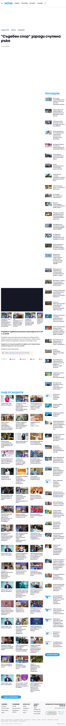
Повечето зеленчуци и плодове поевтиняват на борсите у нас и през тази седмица (59, 318)
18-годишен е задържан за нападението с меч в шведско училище (58, 237)
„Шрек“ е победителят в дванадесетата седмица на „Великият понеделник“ (35, 668)
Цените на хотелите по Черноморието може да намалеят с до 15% (58, 449)
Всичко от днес (5, 708)
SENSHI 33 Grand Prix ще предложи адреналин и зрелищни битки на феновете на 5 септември (6, 518)
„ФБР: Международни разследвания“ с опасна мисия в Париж (36, 592)
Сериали (25, 710)
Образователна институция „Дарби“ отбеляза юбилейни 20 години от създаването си (36, 536)
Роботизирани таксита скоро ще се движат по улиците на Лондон (58, 611)
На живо (40, 3)
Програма (24, 3)
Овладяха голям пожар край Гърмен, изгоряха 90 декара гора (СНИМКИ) (59, 227)
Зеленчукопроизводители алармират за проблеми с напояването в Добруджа (58, 587)
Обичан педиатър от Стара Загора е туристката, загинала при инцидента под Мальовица (58, 135)
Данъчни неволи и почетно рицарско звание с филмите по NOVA (36, 497)
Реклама (2, 719)
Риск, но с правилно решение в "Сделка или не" (6, 666)
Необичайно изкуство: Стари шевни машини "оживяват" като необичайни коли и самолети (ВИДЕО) (58, 622)
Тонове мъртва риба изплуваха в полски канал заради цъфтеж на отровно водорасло (59, 293)
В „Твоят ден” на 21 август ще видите (6, 554)
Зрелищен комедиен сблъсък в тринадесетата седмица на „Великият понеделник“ (21, 630)
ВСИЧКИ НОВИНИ (52, 654)
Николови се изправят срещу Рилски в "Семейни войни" (21, 666)
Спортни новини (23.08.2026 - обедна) (57, 406)
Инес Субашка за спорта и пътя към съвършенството (58, 503)
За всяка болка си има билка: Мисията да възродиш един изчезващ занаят (59, 494)
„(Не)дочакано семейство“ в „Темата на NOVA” (6, 478)
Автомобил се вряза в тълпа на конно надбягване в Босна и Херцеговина (59, 283)
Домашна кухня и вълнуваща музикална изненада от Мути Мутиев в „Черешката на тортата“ (7, 537)
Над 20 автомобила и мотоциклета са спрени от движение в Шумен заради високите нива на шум (59, 425)
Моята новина (5, 710)
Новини (16, 3)
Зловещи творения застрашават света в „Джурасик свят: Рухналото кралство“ (21, 425)
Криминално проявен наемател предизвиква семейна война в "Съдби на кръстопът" (22, 480)
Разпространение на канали (18, 719)
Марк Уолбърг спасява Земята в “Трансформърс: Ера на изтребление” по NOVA (7, 444)
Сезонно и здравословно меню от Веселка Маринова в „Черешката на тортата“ (7, 574)
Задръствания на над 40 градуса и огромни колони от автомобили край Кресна (58, 112)
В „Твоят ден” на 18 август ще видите (6, 683)
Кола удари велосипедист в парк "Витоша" (57, 196)
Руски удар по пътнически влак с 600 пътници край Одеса (58, 157)
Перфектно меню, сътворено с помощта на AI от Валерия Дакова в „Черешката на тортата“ (35, 649)
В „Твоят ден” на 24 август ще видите (6, 404)
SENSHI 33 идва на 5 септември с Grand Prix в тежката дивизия (36, 628)
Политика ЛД (56, 719)
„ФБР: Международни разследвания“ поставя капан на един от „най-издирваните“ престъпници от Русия (36, 687)
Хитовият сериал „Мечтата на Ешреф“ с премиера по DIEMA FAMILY (7, 647)
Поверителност (50, 719)
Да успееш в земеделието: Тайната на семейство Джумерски (57, 525)
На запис (32, 3)
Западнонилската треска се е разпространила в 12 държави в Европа (59, 146)
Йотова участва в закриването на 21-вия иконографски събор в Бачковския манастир (58, 216)
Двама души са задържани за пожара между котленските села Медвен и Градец (58, 272)
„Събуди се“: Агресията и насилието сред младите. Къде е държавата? (20, 461)
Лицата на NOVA (16, 708)
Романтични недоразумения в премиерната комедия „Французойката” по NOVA (22, 499)
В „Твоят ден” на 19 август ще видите (6, 627)
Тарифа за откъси (27, 719)
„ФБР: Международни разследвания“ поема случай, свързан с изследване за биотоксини (36, 556)
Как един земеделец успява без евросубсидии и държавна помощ (59, 576)
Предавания (26, 708)
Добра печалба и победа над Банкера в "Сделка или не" (22, 516)
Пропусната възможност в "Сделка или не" (20, 610)
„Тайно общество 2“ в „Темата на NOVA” (22, 442)
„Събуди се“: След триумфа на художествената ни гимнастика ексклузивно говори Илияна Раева (22, 407)
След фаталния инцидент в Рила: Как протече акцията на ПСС (58, 644)
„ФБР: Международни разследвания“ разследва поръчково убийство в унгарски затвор (22, 648)
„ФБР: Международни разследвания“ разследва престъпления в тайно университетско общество (22, 537)
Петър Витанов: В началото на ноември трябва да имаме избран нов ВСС (58, 536)
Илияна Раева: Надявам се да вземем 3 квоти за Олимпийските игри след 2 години (58, 513)
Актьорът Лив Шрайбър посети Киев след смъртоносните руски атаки (58, 385)
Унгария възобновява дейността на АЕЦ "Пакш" (58, 352)
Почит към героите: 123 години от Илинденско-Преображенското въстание (59, 437)
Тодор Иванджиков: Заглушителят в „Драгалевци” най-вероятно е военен (58, 460)
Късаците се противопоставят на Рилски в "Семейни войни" (36, 573)
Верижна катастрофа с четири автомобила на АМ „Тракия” (59, 205)
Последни (4, 706)
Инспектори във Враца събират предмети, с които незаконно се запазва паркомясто (58, 599)
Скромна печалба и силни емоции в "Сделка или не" (21, 572)
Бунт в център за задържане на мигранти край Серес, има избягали (59, 342)
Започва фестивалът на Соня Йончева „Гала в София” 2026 (36, 443)
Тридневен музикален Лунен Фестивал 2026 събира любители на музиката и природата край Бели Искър (22, 593)
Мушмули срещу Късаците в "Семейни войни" (36, 516)
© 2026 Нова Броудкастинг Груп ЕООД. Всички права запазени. (11, 723)
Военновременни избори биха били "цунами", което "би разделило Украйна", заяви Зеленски (58, 363)
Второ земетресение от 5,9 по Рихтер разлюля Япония (58, 167)
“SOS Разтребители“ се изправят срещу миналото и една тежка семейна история (36, 406)
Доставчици (34, 719)
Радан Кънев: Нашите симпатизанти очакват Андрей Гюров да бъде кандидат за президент (58, 550)
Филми (24, 712)
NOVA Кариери (37, 711)
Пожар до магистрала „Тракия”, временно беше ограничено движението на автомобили (58, 471)
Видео (3, 712)
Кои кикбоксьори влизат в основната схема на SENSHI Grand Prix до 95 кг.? (36, 461)
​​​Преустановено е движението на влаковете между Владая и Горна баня (58, 247)
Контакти (38, 719)
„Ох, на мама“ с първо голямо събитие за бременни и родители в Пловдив (22, 685)
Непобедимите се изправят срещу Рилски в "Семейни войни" (35, 611)
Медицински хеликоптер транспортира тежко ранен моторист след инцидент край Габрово (57, 259)
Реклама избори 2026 (8, 719)
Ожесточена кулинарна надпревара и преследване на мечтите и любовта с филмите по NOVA (7, 426)
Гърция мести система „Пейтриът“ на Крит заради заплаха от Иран (59, 177)
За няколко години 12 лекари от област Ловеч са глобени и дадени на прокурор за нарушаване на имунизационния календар (59, 564)
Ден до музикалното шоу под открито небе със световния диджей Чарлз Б (7, 461)
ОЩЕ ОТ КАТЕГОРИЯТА (11, 697)
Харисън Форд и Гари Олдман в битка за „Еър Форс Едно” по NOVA (7, 497)
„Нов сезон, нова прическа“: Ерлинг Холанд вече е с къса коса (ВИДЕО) (59, 123)
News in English (37, 713)
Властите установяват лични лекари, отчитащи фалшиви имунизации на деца (58, 101)
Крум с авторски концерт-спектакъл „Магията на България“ (58, 483)
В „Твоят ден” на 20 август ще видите (6, 590)
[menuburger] (2, 3)
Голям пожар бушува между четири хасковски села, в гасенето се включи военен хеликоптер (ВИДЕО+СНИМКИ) (59, 330)
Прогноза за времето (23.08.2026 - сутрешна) (56, 634)
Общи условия (44, 719)
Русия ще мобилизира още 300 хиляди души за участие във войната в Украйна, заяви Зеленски (59, 305)
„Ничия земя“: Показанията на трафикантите (35, 478)
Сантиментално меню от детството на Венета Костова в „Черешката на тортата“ (7, 611)
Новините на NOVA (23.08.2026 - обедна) (58, 414)
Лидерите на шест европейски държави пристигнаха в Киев (58, 375)
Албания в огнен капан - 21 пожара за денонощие (59, 187)
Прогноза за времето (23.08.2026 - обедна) (56, 396)
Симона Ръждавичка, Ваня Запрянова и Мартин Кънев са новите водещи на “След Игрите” (22, 556)
